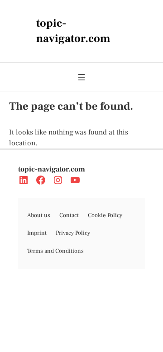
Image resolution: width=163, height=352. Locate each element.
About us (38, 215)
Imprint (37, 232)
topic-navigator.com (51, 169)
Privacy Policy (73, 232)
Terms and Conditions (55, 251)
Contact (69, 215)
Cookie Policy (105, 215)
